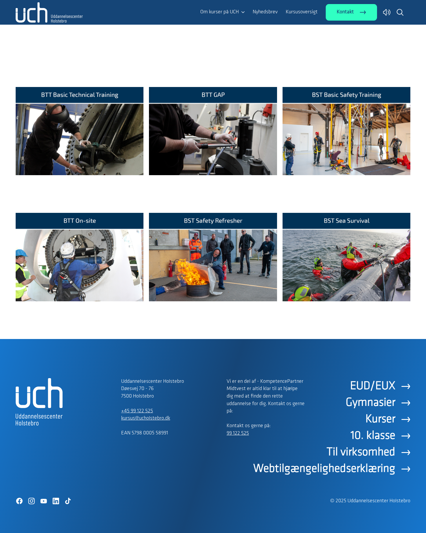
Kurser (380, 419)
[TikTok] (67, 501)
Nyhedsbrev (265, 12)
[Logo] (49, 75)
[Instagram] (31, 501)
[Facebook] (19, 501)
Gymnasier (370, 403)
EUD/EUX (372, 386)
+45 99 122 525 (137, 411)
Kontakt (345, 12)
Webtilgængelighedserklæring (324, 469)
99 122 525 (238, 433)
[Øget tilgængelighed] (387, 12)
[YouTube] (43, 501)
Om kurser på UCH (219, 12)
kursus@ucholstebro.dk (145, 418)
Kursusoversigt (302, 12)
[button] (400, 12)
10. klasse (373, 436)
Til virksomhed (361, 452)
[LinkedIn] (55, 501)
